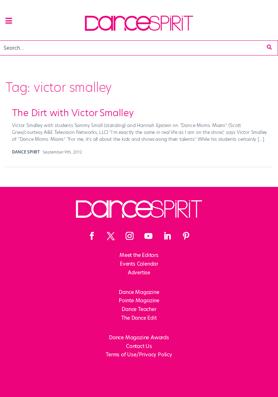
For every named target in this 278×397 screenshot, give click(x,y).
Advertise (139, 272)
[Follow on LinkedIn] (167, 236)
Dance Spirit (26, 152)
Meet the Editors (139, 255)
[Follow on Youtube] (148, 236)
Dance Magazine (139, 292)
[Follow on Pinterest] (186, 236)
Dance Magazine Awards (139, 337)
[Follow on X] (111, 236)
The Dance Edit (138, 318)
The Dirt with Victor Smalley (73, 112)
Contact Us (139, 346)
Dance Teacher (139, 309)
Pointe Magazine (139, 300)
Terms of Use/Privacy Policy (139, 354)
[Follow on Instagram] (130, 236)
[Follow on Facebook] (92, 236)
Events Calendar (139, 263)
